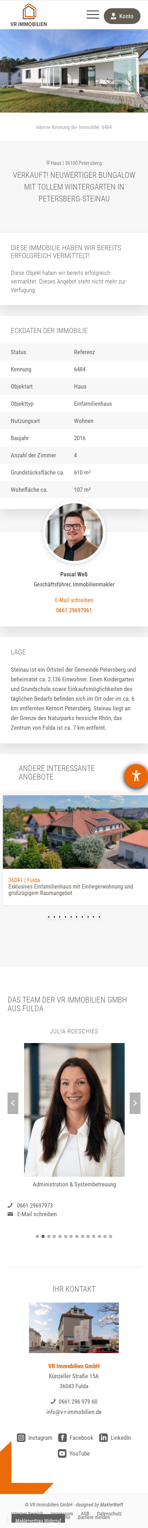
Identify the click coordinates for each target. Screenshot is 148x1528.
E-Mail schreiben (37, 1214)
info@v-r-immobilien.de (74, 1411)
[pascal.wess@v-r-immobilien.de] (74, 600)
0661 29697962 (35, 1205)
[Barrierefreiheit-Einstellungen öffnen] (136, 776)
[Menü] (89, 14)
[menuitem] (89, 14)
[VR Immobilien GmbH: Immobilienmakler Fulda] (28, 14)
